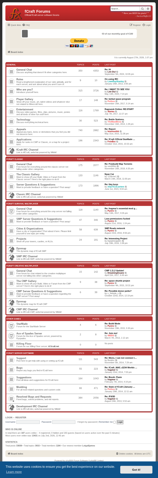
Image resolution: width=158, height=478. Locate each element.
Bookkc (111, 360)
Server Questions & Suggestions (35, 184)
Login (8, 417)
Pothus (111, 101)
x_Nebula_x (113, 293)
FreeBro (112, 141)
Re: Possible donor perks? (118, 291)
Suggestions (23, 377)
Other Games (13, 319)
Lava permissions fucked (117, 219)
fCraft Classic (14, 159)
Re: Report (110, 129)
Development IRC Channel (32, 406)
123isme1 (112, 176)
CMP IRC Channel (27, 309)
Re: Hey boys (111, 184)
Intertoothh (113, 131)
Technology (23, 119)
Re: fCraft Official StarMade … (120, 139)
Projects (21, 238)
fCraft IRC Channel (27, 149)
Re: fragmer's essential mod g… (121, 208)
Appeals (21, 129)
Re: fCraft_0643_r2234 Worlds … (121, 367)
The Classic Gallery (28, 174)
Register (20, 417)
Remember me (106, 422)
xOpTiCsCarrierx (116, 186)
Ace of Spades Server (29, 333)
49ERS (111, 335)
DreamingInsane (116, 273)
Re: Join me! (111, 333)
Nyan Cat (109, 174)
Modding (21, 387)
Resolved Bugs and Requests (33, 396)
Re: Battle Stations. (114, 119)
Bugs (19, 367)
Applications (23, 139)
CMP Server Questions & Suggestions (39, 291)
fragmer (111, 370)
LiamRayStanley (116, 81)
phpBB (69, 460)
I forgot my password (87, 422)
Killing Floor (23, 343)
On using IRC (111, 79)
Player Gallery (24, 99)
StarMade (22, 323)
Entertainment (24, 109)
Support (21, 358)
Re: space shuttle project (117, 281)
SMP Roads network (115, 228)
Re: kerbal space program (118, 99)
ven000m (112, 166)
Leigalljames (88, 445)
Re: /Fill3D (110, 396)
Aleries (111, 111)
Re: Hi (108, 69)
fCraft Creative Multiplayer (22, 266)
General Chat (24, 69)
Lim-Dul (112, 72)
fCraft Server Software (20, 353)
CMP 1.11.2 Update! (114, 270)
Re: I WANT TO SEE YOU (117, 89)
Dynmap (21, 248)
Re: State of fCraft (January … (120, 387)
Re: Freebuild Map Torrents (118, 164)
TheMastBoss (114, 122)
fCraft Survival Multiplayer (22, 204)
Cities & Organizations (29, 228)
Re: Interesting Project (116, 238)
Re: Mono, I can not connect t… (121, 358)
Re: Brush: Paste (113, 377)
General (11, 65)
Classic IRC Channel (28, 194)
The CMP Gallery (26, 281)
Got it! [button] (136, 469)
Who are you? (24, 89)
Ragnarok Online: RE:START (119, 109)
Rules (19, 79)
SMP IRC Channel (27, 256)
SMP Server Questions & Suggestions (39, 219)
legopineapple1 (114, 241)
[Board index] (15, 13)
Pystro (111, 211)
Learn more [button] (14, 472)
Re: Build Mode (112, 323)
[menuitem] (26, 25)
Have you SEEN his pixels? (136, 14)
